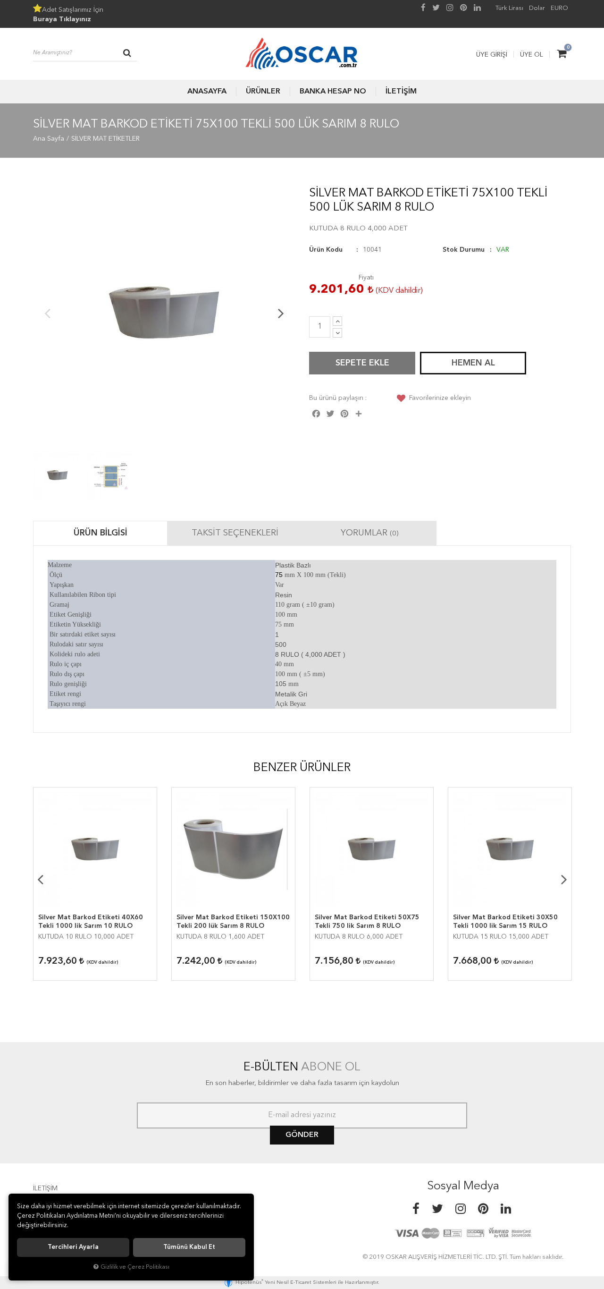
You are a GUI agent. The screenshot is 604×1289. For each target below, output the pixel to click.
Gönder (302, 1135)
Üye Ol (531, 54)
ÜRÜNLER (263, 91)
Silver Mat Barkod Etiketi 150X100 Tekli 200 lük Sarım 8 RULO (233, 921)
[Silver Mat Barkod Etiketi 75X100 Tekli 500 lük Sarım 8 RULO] (164, 313)
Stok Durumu (464, 249)
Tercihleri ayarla (73, 1247)
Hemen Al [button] (473, 363)
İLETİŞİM (401, 91)
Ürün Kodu (326, 249)
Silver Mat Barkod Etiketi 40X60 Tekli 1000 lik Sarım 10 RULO (90, 921)
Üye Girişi (491, 54)
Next (280, 313)
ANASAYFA (206, 91)
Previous (47, 313)
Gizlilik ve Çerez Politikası (135, 1267)
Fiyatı (366, 277)
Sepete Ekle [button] (362, 363)
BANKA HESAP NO (333, 91)
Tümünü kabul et (189, 1247)
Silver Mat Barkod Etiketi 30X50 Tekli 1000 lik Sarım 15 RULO (505, 921)
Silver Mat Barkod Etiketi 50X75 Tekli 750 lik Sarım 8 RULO (367, 921)
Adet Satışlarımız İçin (68, 15)
